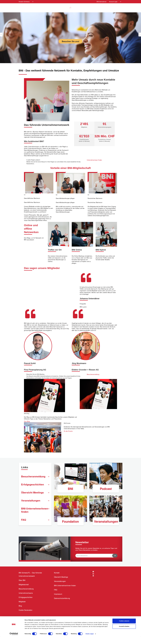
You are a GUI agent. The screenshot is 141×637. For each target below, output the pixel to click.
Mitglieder (22, 601)
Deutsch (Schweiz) (24, 2)
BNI (70, 488)
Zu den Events (68, 431)
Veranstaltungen (30, 500)
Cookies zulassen (124, 621)
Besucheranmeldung (93, 374)
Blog (20, 606)
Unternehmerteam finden (94, 160)
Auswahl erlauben (124, 626)
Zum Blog (27, 421)
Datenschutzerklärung (62, 598)
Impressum (58, 594)
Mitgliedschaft (24, 584)
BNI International (101, 2)
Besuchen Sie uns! (70, 41)
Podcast (106, 488)
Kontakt (56, 572)
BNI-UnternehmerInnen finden (34, 510)
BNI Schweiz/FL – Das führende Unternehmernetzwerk (30, 574)
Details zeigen (90, 633)
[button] (1, 34)
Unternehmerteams (26, 593)
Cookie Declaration (25, 610)
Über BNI (22, 580)
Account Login (113, 2)
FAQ (23, 519)
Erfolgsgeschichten (32, 484)
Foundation (70, 521)
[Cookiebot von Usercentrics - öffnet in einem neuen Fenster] (14, 634)
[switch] (50, 633)
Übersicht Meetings (32, 492)
